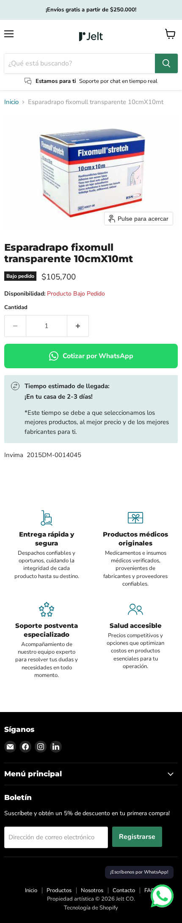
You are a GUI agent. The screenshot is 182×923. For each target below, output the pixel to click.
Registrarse (137, 836)
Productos (59, 890)
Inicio (11, 102)
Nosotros (92, 890)
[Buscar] (166, 63)
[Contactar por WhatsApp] (162, 896)
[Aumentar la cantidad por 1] (78, 326)
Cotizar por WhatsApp (98, 356)
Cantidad (16, 307)
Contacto (124, 890)
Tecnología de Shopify (91, 908)
